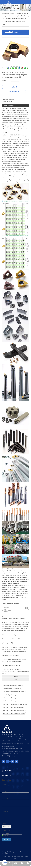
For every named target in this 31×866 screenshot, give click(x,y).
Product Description (8, 105)
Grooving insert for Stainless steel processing (15, 704)
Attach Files (6, 826)
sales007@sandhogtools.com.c (12, 756)
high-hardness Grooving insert (11, 698)
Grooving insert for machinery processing (14, 707)
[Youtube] (12, 761)
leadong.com (14, 856)
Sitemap (20, 856)
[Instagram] (16, 761)
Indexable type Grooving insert (11, 695)
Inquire (13, 87)
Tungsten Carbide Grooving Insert (12, 688)
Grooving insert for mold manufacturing (13, 710)
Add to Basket (13, 91)
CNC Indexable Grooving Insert (11, 701)
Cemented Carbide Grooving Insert (12, 685)
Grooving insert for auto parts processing (14, 713)
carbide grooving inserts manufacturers (13, 691)
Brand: (5, 101)
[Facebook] (3, 761)
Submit (6, 839)
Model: (5, 99)
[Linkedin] (8, 761)
